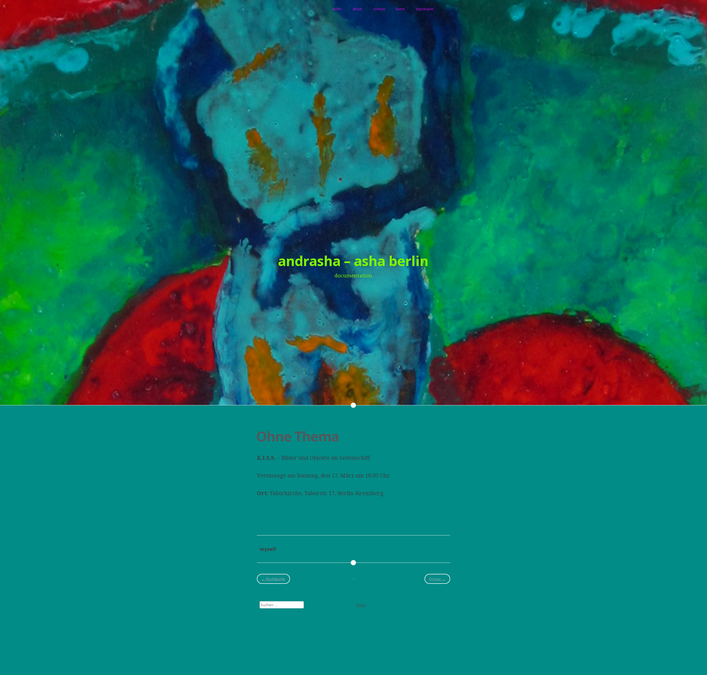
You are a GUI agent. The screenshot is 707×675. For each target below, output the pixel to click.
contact (379, 9)
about (357, 9)
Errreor (437, 578)
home (400, 9)
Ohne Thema (297, 436)
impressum (425, 9)
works (337, 9)
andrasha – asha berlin (353, 260)
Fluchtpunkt (273, 578)
